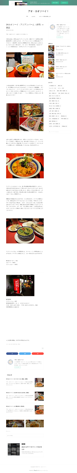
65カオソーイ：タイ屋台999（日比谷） (15, 406)
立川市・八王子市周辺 (54, 126)
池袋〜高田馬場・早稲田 (55, 98)
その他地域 (52, 85)
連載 (60, 85)
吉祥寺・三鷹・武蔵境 (54, 123)
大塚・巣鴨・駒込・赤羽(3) (15, 344)
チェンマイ (52, 88)
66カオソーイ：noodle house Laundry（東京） (18, 392)
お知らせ (52, 90)
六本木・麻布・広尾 (54, 103)
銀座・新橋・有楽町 (62, 90)
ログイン (64, 2)
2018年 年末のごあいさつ (61, 66)
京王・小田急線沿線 (54, 118)
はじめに (33, 16)
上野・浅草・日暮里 (54, 111)
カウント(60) (8, 344)
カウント (61, 88)
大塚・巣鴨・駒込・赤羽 (55, 113)
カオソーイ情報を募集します (45, 16)
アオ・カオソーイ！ (38, 11)
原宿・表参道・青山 (54, 100)
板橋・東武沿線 (53, 121)
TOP (27, 16)
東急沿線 (63, 116)
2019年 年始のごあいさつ (61, 59)
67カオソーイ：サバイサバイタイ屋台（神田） (17, 379)
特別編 (64, 126)
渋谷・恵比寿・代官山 (63, 93)
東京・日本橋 (52, 93)
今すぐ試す (55, 2)
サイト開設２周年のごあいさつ (62, 53)
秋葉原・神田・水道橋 (54, 108)
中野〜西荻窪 (64, 118)
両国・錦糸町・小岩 (54, 116)
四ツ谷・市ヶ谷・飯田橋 (55, 105)
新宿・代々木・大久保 (54, 95)
